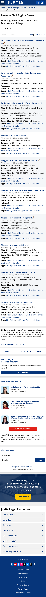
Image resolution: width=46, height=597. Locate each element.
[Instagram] (21, 564)
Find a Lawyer (7, 450)
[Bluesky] (27, 564)
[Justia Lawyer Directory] (34, 564)
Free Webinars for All (11, 382)
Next (38, 351)
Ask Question (23, 372)
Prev (7, 351)
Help (23, 581)
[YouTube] (15, 564)
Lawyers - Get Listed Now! (23, 466)
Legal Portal (23, 573)
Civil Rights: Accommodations (28, 66)
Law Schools (8, 530)
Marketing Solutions (12, 551)
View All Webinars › (23, 429)
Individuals (7, 520)
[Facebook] (18, 564)
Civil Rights (10, 66)
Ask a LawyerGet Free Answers (9, 360)
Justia (26, 559)
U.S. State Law (9, 541)
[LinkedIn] (12, 564)
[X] (31, 564)
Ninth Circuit (12, 61)
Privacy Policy (23, 589)
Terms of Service (23, 585)
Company (23, 577)
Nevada (21, 61)
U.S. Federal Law (10, 535)
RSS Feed (29, 34)
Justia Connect (23, 569)
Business (7, 525)
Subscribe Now (23, 497)
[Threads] (24, 564)
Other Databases (10, 546)
